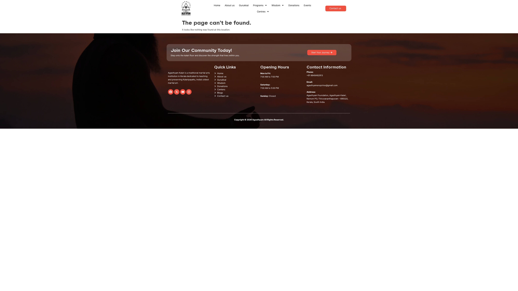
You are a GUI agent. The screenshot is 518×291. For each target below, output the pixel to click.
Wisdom (276, 5)
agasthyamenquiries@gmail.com (322, 85)
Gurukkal (244, 5)
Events (307, 5)
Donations (293, 5)
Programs (258, 5)
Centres (261, 11)
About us (230, 5)
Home (217, 5)
